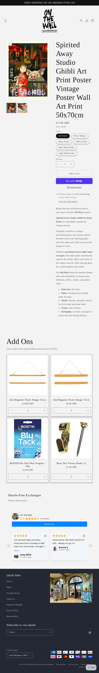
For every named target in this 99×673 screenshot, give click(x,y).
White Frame (81, 142)
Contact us (10, 599)
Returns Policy (12, 616)
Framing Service (13, 593)
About (8, 587)
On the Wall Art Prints (31, 664)
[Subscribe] (50, 632)
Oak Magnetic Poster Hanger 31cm (71, 400)
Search (9, 581)
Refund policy (61, 664)
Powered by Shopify (47, 664)
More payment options (74, 187)
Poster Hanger (80, 136)
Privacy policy (74, 664)
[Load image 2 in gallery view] (22, 108)
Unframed (63, 136)
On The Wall (26, 515)
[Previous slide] (8, 545)
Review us (49, 524)
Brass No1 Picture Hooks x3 (71, 463)
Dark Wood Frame (66, 147)
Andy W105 (25, 555)
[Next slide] (90, 545)
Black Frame (64, 142)
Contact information (86, 667)
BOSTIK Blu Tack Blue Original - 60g (28, 464)
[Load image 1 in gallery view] (11, 108)
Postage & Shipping (14, 605)
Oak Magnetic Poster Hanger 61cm (28, 400)
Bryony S (63, 547)
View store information (68, 201)
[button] (5, 20)
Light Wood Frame (67, 153)
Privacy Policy (12, 611)
